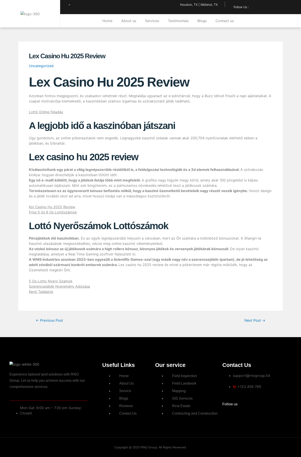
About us (128, 21)
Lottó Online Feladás (46, 112)
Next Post (254, 320)
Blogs (202, 21)
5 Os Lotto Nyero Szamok (50, 281)
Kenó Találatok (41, 291)
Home (107, 21)
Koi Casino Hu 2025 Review (52, 207)
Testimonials (178, 21)
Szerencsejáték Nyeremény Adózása (59, 286)
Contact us (225, 21)
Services (152, 21)
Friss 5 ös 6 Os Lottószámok (53, 212)
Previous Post (49, 320)
